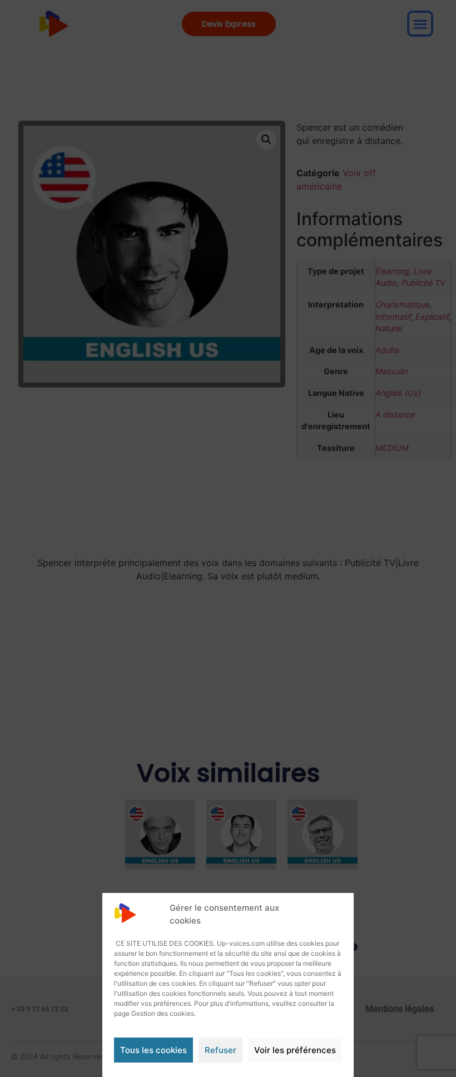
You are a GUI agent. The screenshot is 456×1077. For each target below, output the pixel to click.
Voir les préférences (295, 1050)
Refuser (220, 1050)
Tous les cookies (153, 1050)
